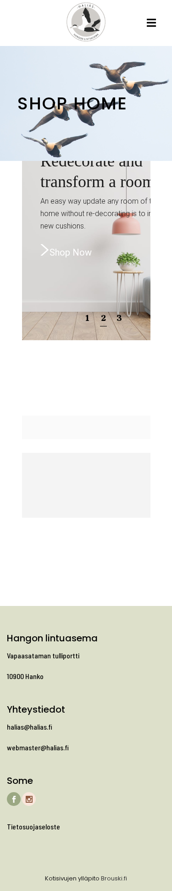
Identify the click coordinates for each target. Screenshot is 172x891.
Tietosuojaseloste (33, 826)
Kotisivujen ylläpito (72, 878)
